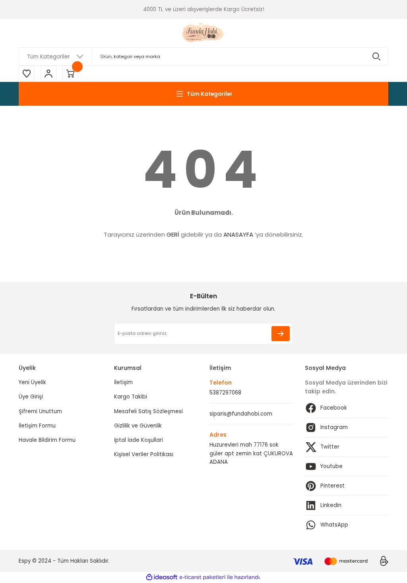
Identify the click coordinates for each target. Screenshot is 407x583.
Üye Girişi (31, 396)
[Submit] (280, 333)
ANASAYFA (238, 234)
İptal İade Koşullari (138, 440)
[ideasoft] (162, 577)
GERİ (173, 234)
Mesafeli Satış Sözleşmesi (148, 411)
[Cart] (70, 74)
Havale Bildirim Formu (47, 440)
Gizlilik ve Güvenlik (138, 425)
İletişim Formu (37, 425)
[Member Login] (48, 74)
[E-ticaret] (202, 577)
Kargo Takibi (130, 396)
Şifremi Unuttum (40, 411)
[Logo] (203, 33)
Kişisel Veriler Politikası (143, 454)
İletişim (123, 382)
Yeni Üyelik (32, 382)
